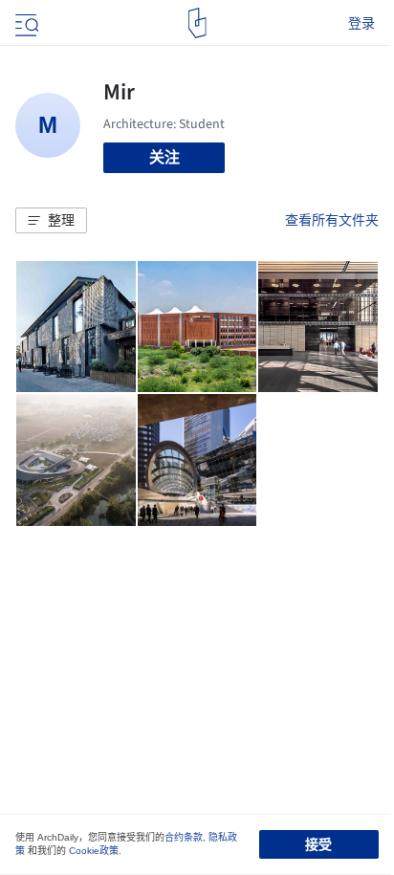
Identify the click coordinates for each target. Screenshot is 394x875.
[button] (51, 221)
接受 (318, 844)
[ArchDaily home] (197, 23)
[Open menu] (24, 23)
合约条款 (183, 837)
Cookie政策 (94, 850)
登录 (361, 23)
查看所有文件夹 (332, 220)
